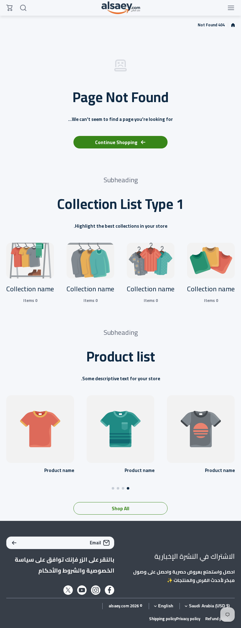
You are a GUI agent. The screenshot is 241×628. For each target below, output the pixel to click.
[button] (128, 488)
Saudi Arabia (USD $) (209, 606)
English (165, 606)
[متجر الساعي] (120, 8)
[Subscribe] (14, 543)
